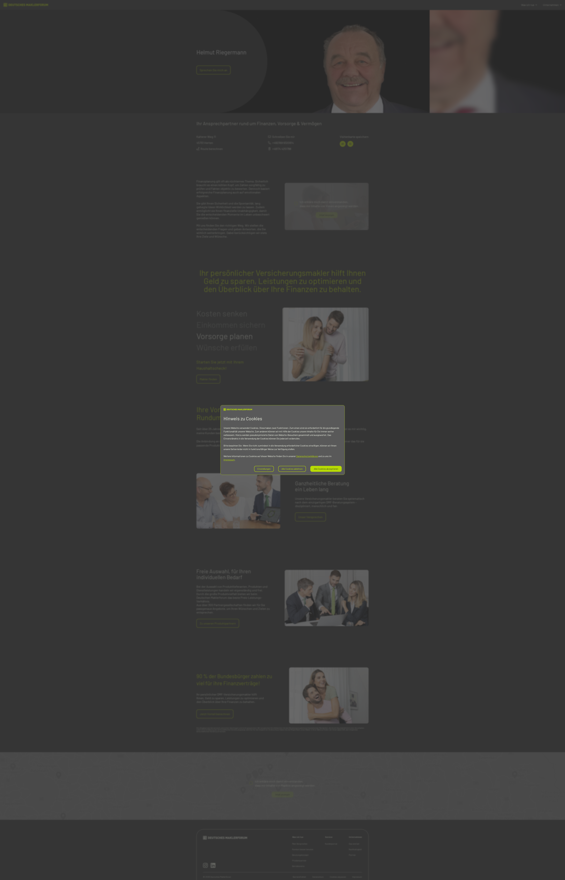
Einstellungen (264, 468)
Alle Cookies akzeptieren (326, 468)
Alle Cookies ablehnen (292, 468)
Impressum (229, 459)
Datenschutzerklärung (307, 456)
